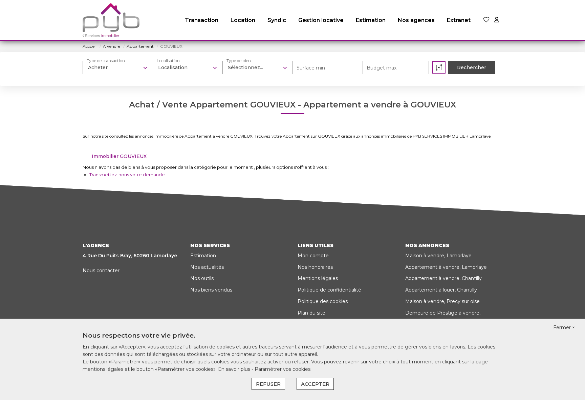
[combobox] (116, 67)
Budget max (381, 68)
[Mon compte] (496, 20)
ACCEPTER (315, 384)
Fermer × (564, 327)
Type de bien (238, 60)
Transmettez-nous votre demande (127, 174)
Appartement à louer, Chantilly (441, 290)
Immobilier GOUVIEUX (119, 156)
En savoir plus (235, 369)
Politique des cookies (323, 301)
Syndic (276, 20)
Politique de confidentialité (329, 290)
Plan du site (311, 313)
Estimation (371, 20)
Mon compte (313, 256)
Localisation (168, 60)
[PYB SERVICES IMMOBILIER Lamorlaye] (111, 20)
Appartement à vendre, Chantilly (443, 278)
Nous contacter (101, 270)
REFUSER (268, 384)
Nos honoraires (315, 267)
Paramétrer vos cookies (282, 369)
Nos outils (202, 278)
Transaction (201, 20)
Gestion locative (321, 20)
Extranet (459, 20)
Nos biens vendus (211, 290)
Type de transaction (106, 60)
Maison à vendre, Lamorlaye (438, 256)
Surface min (311, 68)
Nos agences (416, 20)
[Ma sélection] (486, 20)
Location (243, 20)
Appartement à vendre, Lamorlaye (446, 267)
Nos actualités (207, 267)
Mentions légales (318, 278)
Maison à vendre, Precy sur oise (442, 301)
